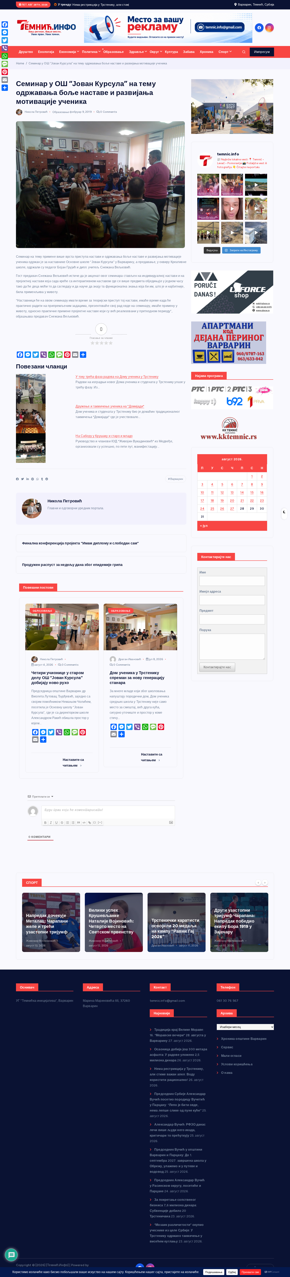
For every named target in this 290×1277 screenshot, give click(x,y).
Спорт (224, 57)
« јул (204, 531)
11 (212, 497)
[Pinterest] (5, 72)
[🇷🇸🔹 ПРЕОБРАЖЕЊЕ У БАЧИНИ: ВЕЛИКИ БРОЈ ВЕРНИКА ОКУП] (232, 190)
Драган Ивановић (129, 664)
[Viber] (5, 48)
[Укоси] (51, 827)
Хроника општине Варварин (244, 1044)
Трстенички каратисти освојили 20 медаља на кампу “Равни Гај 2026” (175, 933)
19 (222, 505)
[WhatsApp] (5, 56)
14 (242, 497)
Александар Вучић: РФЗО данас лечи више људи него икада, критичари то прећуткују (178, 1135)
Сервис (227, 1052)
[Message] (5, 64)
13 (232, 497)
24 (202, 513)
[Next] (265, 887)
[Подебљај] (45, 827)
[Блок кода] (84, 827)
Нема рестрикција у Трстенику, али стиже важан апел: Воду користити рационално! (177, 1079)
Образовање (113, 57)
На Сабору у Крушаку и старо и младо (104, 441)
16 (262, 497)
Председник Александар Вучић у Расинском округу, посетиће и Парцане (177, 1190)
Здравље (136, 57)
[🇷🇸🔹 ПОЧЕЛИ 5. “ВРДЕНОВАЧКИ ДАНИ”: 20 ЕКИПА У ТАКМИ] (256, 214)
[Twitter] (5, 40)
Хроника (206, 57)
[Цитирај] (78, 827)
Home (20, 68)
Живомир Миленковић (40, 946)
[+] (100, 827)
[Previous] (258, 887)
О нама (226, 1078)
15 (252, 497)
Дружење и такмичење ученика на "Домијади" (110, 411)
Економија (67, 57)
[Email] (5, 80)
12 (222, 497)
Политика (89, 57)
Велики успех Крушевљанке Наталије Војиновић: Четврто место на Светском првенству (111, 926)
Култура (171, 57)
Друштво (26, 57)
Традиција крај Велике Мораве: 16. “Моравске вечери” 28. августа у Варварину (178, 1040)
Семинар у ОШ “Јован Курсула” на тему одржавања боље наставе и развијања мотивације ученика (98, 68)
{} (94, 827)
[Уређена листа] (67, 827)
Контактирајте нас (217, 672)
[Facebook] (5, 24)
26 (222, 513)
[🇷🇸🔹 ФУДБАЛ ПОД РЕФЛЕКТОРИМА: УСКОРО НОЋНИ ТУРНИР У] (208, 214)
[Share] (5, 88)
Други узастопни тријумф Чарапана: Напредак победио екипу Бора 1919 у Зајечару (234, 926)
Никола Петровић (36, 117)
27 (232, 513)
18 (212, 505)
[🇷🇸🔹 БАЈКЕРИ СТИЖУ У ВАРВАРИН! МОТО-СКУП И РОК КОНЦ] (256, 190)
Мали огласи (231, 1061)
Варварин (176, 484)
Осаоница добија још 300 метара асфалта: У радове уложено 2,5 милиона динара (178, 1059)
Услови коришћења (237, 1069)
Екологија (46, 57)
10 (202, 497)
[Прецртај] (62, 827)
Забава (189, 57)
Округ (154, 57)
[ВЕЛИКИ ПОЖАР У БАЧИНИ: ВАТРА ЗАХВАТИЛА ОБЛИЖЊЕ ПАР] (256, 238)
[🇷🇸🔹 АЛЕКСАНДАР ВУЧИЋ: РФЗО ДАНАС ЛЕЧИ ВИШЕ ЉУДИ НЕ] (208, 190)
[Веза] (89, 827)
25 (212, 513)
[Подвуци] (56, 827)
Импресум (262, 57)
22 (252, 505)
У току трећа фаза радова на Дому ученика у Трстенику (117, 382)
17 (202, 505)
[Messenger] (5, 32)
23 (262, 505)
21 (242, 505)
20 (232, 505)
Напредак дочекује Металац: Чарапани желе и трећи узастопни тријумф (47, 929)
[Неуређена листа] (73, 827)
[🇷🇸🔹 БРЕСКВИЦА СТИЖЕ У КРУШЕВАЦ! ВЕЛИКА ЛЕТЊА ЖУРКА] (232, 214)
